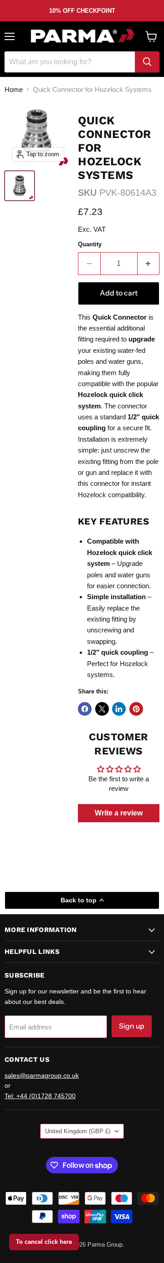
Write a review (119, 813)
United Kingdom (77, 1131)
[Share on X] (102, 709)
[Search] (147, 61)
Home (14, 89)
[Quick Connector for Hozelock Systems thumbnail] (19, 185)
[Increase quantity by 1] (149, 263)
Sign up (131, 1026)
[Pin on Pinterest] (136, 709)
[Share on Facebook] (85, 709)
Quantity (90, 244)
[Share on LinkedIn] (119, 709)
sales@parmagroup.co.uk (42, 1075)
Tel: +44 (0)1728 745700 (40, 1096)
